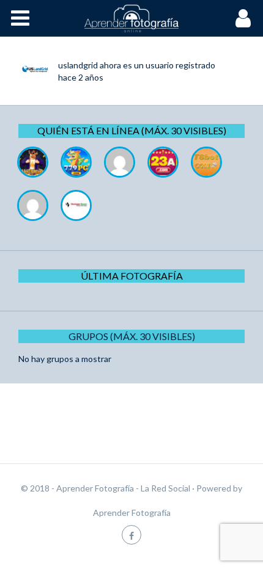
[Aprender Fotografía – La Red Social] (131, 18)
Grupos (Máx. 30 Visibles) (132, 336)
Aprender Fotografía (132, 512)
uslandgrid (78, 65)
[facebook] (131, 534)
